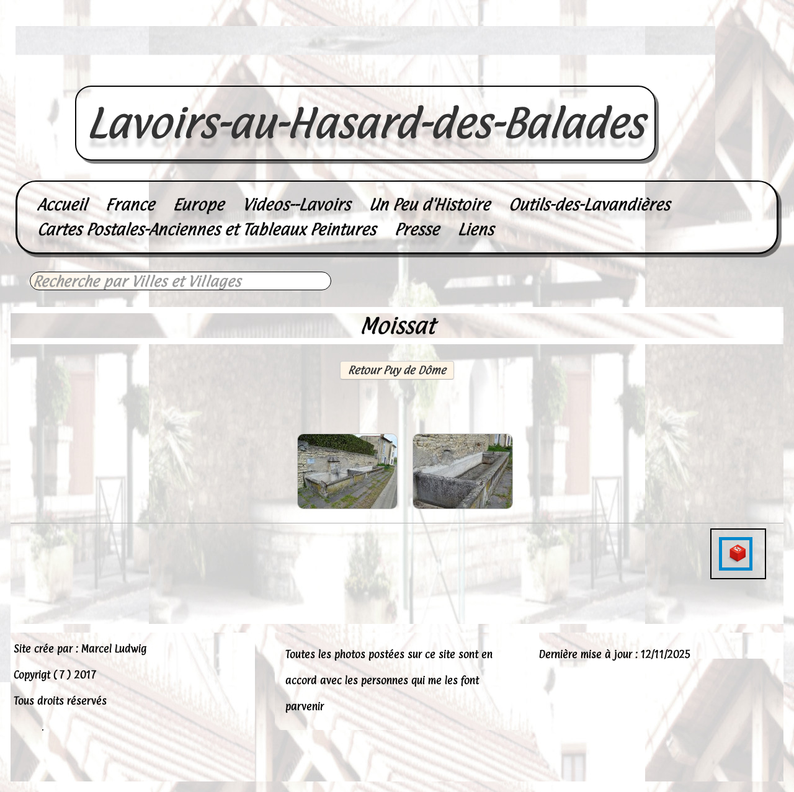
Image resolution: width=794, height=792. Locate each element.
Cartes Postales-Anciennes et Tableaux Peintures (206, 229)
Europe (198, 204)
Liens (476, 229)
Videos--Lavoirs (296, 204)
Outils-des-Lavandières (589, 204)
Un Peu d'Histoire (429, 204)
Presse (417, 229)
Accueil (62, 204)
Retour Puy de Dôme (397, 369)
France (129, 204)
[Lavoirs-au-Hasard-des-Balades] (365, 72)
